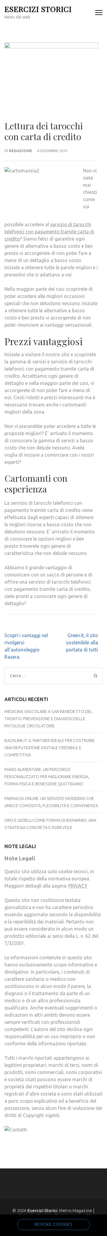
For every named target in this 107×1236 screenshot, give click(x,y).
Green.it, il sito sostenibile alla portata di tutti (82, 642)
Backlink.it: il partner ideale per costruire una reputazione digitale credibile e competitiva (49, 747)
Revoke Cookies (54, 1224)
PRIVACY (77, 885)
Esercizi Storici (38, 9)
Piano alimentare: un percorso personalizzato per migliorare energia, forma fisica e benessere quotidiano (46, 776)
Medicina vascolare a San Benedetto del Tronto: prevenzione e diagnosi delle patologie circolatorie (48, 718)
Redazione (20, 151)
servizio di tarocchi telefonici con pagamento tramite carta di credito (49, 231)
